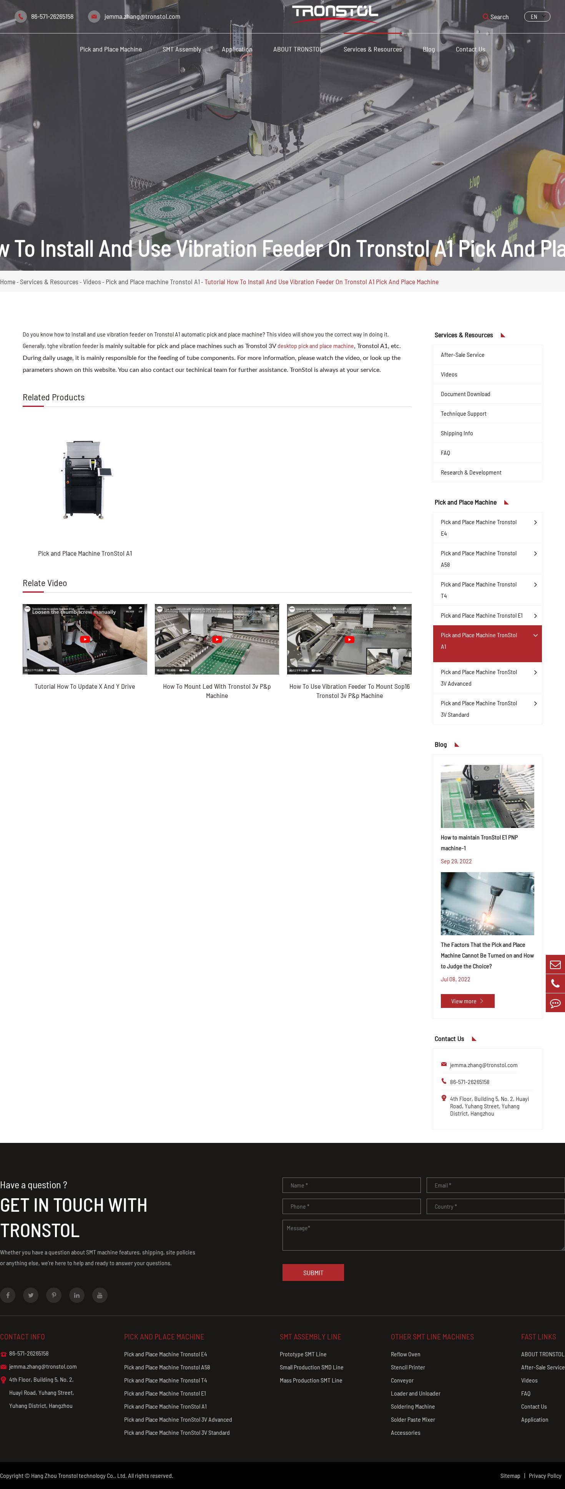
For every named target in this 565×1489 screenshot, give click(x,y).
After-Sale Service (463, 354)
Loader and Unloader (415, 1393)
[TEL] (555, 983)
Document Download (465, 393)
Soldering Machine (413, 1406)
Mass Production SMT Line (311, 1380)
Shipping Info (457, 432)
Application (237, 49)
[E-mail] (555, 964)
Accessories (405, 1432)
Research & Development (471, 472)
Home (7, 281)
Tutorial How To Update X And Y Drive (85, 686)
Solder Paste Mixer (413, 1419)
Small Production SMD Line (312, 1367)
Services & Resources (373, 49)
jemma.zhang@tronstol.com (142, 16)
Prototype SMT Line (303, 1353)
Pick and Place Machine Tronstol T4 (479, 589)
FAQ (445, 452)
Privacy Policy (545, 1475)
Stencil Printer (408, 1367)
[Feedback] (555, 1002)
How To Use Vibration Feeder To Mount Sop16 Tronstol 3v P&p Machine (349, 691)
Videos (92, 281)
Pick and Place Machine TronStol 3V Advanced (479, 677)
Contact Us (470, 49)
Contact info (22, 1336)
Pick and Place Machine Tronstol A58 (479, 558)
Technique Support (464, 413)
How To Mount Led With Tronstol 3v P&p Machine (217, 691)
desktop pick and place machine (316, 345)
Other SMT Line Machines (432, 1336)
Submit (313, 1272)
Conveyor (402, 1380)
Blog (429, 49)
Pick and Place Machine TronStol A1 (85, 553)
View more (468, 1000)
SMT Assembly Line (310, 1336)
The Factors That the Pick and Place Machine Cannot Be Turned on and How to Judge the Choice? (487, 955)
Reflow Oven (405, 1353)
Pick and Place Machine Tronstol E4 (479, 527)
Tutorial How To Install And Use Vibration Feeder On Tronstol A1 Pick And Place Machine (321, 281)
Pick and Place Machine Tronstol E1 (482, 615)
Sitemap (510, 1475)
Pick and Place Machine (111, 49)
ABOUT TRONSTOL (298, 49)
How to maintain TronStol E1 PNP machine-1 (479, 842)
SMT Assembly (182, 49)
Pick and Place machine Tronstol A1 (153, 281)
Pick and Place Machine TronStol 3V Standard (479, 708)
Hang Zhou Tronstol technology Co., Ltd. (79, 1475)
